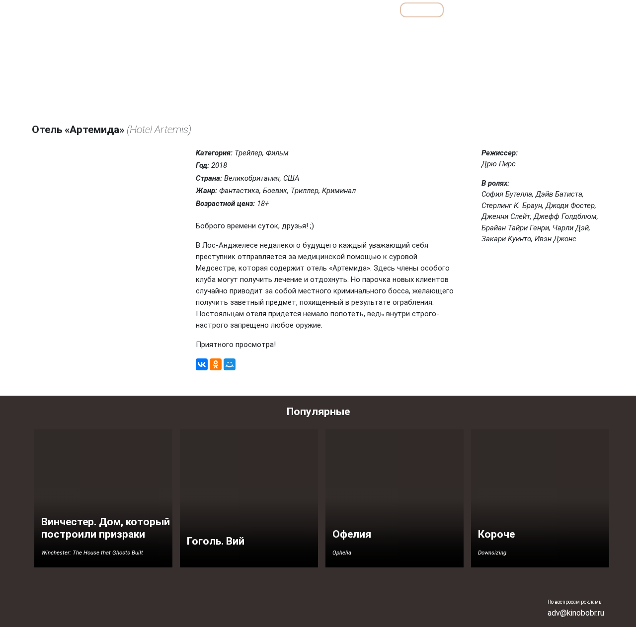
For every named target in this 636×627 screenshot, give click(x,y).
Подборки (328, 9)
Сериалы (549, 9)
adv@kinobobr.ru (576, 613)
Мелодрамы (446, 31)
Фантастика (579, 31)
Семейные (494, 31)
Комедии (399, 31)
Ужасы (536, 31)
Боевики (272, 31)
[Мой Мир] (230, 364)
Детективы (316, 31)
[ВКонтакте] (202, 364)
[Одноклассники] (216, 364)
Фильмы (421, 9)
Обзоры (273, 9)
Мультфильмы (485, 9)
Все (376, 9)
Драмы (359, 31)
